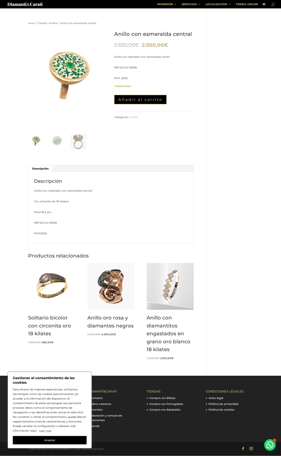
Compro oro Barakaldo (164, 409)
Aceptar (49, 440)
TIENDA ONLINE (247, 4)
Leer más (45, 430)
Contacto (96, 398)
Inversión (96, 409)
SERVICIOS (189, 4)
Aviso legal (216, 398)
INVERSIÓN (165, 4)
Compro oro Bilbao (162, 398)
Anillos (53, 23)
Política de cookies (221, 409)
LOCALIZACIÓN (216, 4)
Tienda (41, 23)
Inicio (31, 23)
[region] (50, 410)
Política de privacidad (223, 404)
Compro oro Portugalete (166, 404)
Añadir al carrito (140, 99)
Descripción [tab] (40, 168)
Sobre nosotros (100, 404)
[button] (270, 445)
